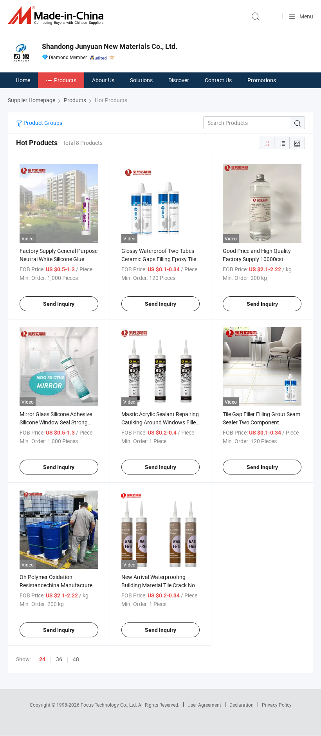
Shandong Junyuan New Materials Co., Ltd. (109, 46)
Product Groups (42, 122)
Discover (178, 80)
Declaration (241, 705)
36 (59, 659)
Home (23, 80)
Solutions (141, 80)
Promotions (261, 80)
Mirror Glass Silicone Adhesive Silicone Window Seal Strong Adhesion (56, 422)
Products (65, 80)
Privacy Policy (277, 705)
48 (76, 659)
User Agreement (204, 705)
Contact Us (218, 80)
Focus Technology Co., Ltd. (109, 705)
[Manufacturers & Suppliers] (57, 15)
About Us (103, 80)
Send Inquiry (58, 304)
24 (42, 659)
